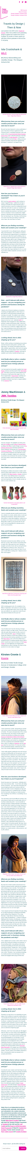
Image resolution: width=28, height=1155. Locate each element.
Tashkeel (5, 1124)
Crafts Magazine (13, 137)
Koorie (4, 658)
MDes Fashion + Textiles (15, 474)
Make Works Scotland (12, 1120)
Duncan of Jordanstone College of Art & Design (12, 736)
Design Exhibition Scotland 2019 (19, 13)
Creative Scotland (21, 1131)
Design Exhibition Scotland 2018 (19, 15)
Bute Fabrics (7, 638)
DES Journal (24, 10)
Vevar (14, 633)
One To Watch (6, 444)
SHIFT (20, 320)
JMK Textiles (8, 395)
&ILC (4, 53)
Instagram (6, 380)
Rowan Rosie (15, 375)
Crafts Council (9, 1131)
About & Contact (23, 11)
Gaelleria (17, 351)
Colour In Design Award (20, 444)
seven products (12, 201)
